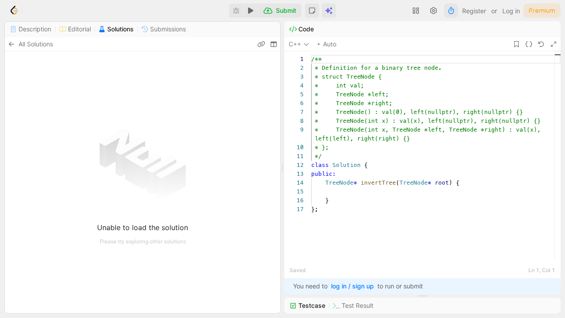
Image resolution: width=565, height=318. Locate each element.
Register (474, 11)
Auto (329, 44)
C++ (295, 44)
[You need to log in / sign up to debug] (236, 11)
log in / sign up (352, 286)
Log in (511, 11)
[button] (312, 11)
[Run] (251, 11)
